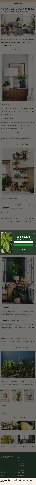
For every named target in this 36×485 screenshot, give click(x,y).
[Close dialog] (34, 233)
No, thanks (23, 249)
